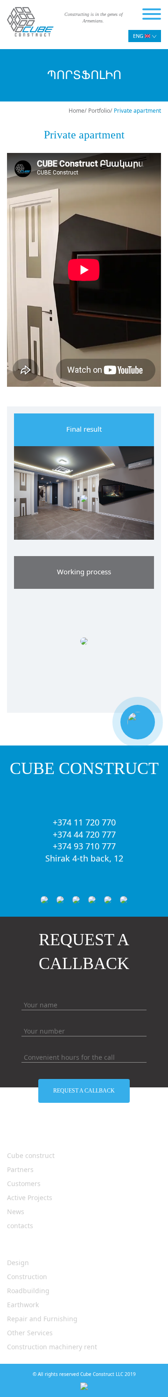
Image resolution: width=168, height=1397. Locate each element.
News (15, 1211)
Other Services (30, 1332)
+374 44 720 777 (84, 834)
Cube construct (31, 1155)
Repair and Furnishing (42, 1318)
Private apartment (137, 111)
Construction (27, 1276)
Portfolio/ (100, 111)
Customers (24, 1183)
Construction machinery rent (52, 1346)
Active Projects (29, 1197)
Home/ (77, 111)
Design (18, 1262)
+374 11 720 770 (84, 822)
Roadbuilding (28, 1290)
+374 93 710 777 (84, 846)
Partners (20, 1169)
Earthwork (23, 1304)
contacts (20, 1225)
